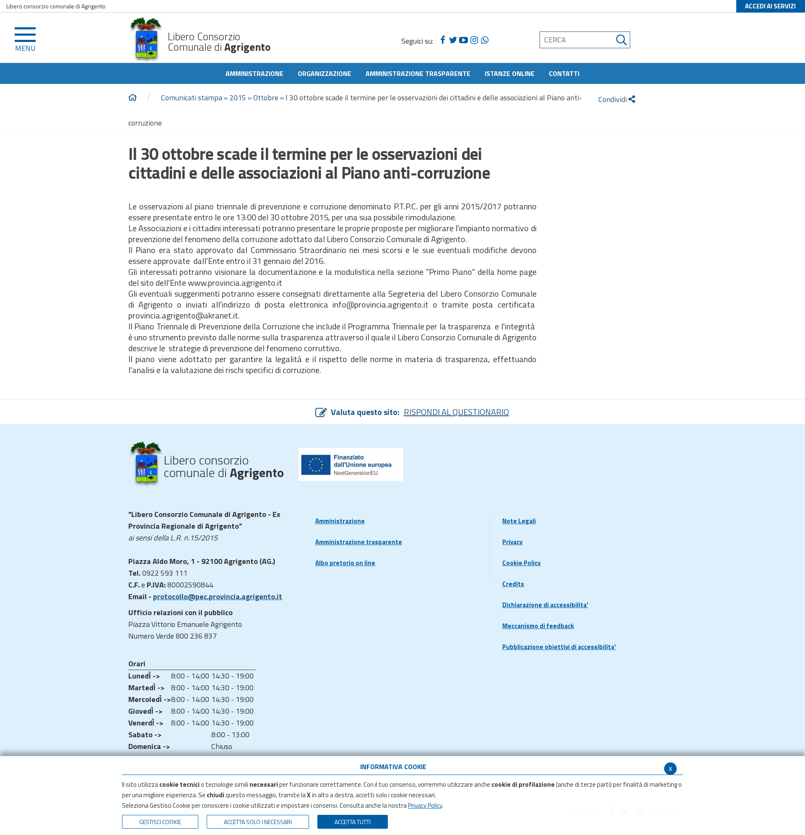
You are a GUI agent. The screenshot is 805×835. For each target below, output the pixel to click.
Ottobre (265, 97)
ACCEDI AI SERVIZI (770, 6)
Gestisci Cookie (160, 821)
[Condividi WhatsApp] (484, 40)
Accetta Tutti (353, 821)
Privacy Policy (425, 805)
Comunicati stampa (191, 97)
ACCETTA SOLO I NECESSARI (258, 821)
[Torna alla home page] (132, 97)
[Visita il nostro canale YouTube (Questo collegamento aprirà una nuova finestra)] (463, 40)
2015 (237, 97)
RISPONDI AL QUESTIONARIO (456, 411)
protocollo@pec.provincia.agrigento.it (217, 596)
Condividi (613, 99)
